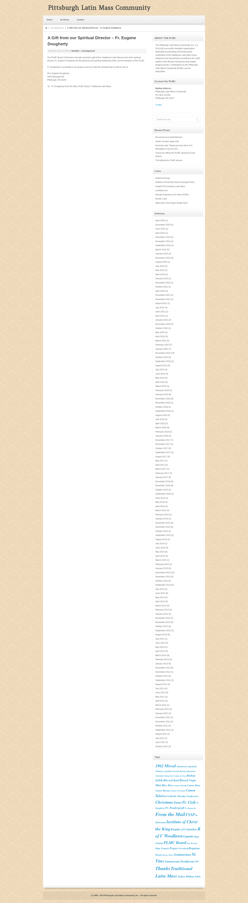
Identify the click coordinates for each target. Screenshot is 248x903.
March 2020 (160, 341)
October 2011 (161, 726)
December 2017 (162, 440)
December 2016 (162, 481)
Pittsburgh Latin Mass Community (99, 7)
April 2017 (160, 465)
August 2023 (161, 262)
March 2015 (160, 560)
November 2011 (162, 721)
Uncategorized (57, 28)
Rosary (158, 855)
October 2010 (161, 746)
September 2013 (163, 630)
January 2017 (161, 477)
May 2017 (159, 461)
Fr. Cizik (189, 802)
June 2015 (160, 548)
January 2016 (161, 518)
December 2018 (162, 399)
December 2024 (162, 237)
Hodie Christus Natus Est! (167, 141)
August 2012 (161, 684)
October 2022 (161, 287)
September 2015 (163, 535)
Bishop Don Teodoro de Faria (175, 776)
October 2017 (161, 448)
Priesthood (183, 848)
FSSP (190, 814)
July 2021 (159, 307)
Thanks (162, 868)
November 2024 (162, 241)
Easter (178, 802)
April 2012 (160, 701)
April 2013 (160, 651)
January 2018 (161, 436)
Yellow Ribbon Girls (189, 876)
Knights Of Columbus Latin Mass (170, 186)
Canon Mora (193, 785)
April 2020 (160, 336)
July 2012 (159, 688)
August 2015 (161, 539)
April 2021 (160, 316)
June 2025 (160, 229)
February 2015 (162, 564)
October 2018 (161, 407)
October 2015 (161, 531)
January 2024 (161, 253)
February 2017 (162, 473)
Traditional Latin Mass (101, 86)
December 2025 (162, 225)
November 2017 (162, 444)
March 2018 (160, 427)
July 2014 (159, 589)
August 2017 (161, 456)
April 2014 (160, 601)
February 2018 (162, 432)
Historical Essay (162, 178)
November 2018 (162, 403)
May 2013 (159, 647)
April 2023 (160, 274)
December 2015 (162, 523)
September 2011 (163, 730)
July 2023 (159, 266)
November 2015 (162, 527)
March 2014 (160, 606)
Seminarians (182, 854)
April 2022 (160, 291)
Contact (80, 19)
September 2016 (163, 494)
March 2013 (160, 655)
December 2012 (162, 668)
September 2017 (163, 452)
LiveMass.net (161, 190)
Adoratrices (181, 766)
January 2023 (161, 278)
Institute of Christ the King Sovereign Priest (174, 182)
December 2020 (162, 324)
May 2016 (159, 502)
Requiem (194, 848)
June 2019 (160, 374)
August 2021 (161, 303)
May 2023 (159, 270)
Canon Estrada (180, 785)
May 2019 (159, 378)
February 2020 (162, 345)
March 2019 (160, 386)
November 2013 (162, 622)
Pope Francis (162, 848)
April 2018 (160, 423)
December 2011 (162, 717)
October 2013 (161, 626)
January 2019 (161, 394)
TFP (197, 861)
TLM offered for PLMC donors (168, 160)
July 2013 (159, 639)
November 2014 (162, 576)
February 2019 (162, 390)
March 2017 (160, 469)
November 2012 (162, 672)
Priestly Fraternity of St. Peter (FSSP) (172, 195)
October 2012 (161, 676)
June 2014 (160, 593)
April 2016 (160, 506)
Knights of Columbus (184, 829)
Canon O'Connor (178, 790)
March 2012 (160, 705)
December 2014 (162, 572)
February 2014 (162, 610)
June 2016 (160, 498)
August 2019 (161, 365)
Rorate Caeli (161, 199)
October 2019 (161, 357)
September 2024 (163, 245)
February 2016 (162, 514)
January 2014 (161, 614)
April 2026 (160, 220)
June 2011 (160, 742)
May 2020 (159, 332)
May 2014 (159, 597)
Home (49, 19)
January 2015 (161, 568)
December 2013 (162, 618)
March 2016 (160, 510)
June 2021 (160, 311)
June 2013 (160, 643)
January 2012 (161, 713)
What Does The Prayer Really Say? (171, 203)
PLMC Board (84, 86)
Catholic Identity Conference (183, 796)
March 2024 (160, 249)
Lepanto (188, 836)
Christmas (164, 802)
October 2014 (161, 581)
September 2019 (163, 361)
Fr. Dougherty (57, 86)
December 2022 (162, 283)
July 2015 (159, 543)
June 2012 (160, 692)
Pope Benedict (192, 843)
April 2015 (160, 556)
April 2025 (160, 233)
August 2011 (161, 734)
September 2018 (163, 411)
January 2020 (161, 349)
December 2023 (162, 258)
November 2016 (162, 485)
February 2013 (162, 659)
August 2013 (161, 634)
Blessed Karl (171, 780)
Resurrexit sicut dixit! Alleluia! (168, 137)
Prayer (174, 848)
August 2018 (161, 415)
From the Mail (71, 86)
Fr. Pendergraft (174, 808)
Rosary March (168, 855)
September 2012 (163, 680)
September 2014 (163, 585)
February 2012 (162, 709)
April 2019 (160, 382)
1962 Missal (165, 766)
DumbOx (75, 51)
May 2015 (159, 552)
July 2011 (159, 738)
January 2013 (161, 664)
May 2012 (159, 697)
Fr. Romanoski (190, 808)
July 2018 (159, 419)
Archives (64, 19)
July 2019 (159, 369)
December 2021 (162, 295)
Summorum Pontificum (179, 861)
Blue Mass (167, 785)
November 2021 (162, 299)
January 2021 (161, 320)
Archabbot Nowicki (171, 771)
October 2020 (161, 328)
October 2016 (161, 490)
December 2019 (162, 353)
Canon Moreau (162, 790)
